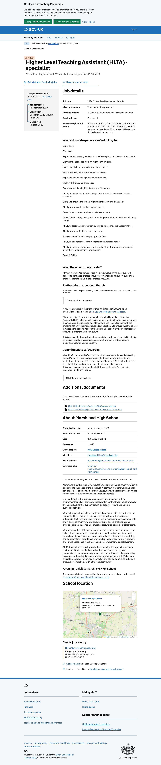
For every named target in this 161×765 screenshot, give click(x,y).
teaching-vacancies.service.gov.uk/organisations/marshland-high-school (112, 469)
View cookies (88, 22)
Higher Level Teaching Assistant (80, 648)
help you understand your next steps (107, 311)
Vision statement (32, 746)
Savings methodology (97, 743)
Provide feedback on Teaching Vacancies (101, 729)
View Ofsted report (96, 449)
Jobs (49, 37)
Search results (38, 49)
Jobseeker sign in (32, 701)
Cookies (28, 743)
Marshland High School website (102, 455)
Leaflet (107, 637)
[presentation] (100, 614)
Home (26, 49)
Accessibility (78, 743)
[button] (100, 614)
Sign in (134, 29)
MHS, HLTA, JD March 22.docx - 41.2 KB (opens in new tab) (92, 406)
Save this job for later (77, 82)
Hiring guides (88, 707)
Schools (59, 37)
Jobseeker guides (32, 712)
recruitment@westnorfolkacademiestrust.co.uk (110, 460)
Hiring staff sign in (90, 701)
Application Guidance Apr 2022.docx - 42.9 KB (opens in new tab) (95, 409)
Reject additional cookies (67, 21)
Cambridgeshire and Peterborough (106, 669)
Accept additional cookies (37, 21)
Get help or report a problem (96, 724)
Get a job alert (73, 663)
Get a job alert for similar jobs (42, 82)
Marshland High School (92, 599)
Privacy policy (40, 743)
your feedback (53, 43)
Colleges (70, 37)
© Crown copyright (128, 757)
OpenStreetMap (123, 637)
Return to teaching (33, 717)
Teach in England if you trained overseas (43, 722)
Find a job (28, 707)
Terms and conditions (60, 743)
